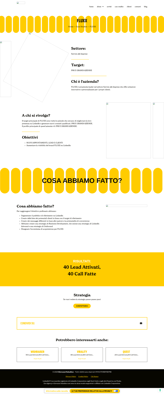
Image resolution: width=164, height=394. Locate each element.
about (99, 6)
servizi (109, 6)
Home (70, 27)
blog (145, 6)
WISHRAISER (37, 352)
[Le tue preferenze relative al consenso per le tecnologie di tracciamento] (160, 390)
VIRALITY (82, 352)
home (91, 6)
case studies (119, 6)
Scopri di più (37, 359)
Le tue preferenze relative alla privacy (92, 391)
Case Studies (81, 27)
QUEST (126, 352)
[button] (126, 323)
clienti (129, 6)
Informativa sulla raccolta (57, 391)
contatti (138, 6)
